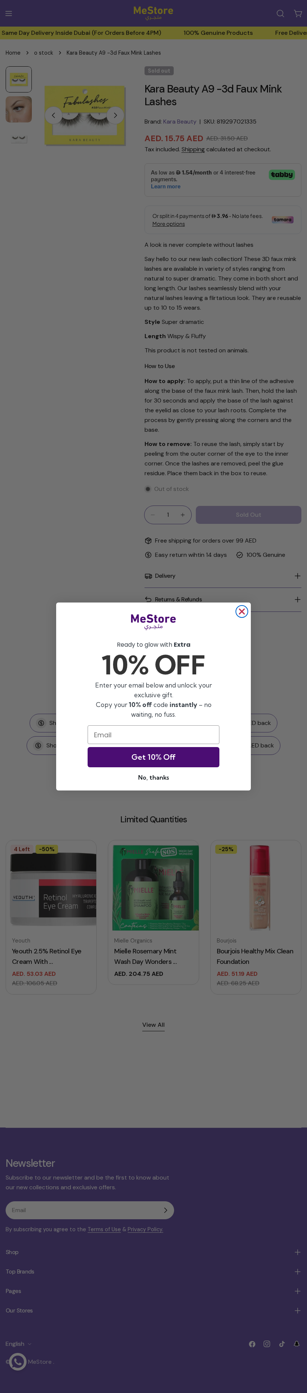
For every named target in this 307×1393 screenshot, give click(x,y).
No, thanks (153, 777)
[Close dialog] (242, 611)
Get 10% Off (153, 757)
